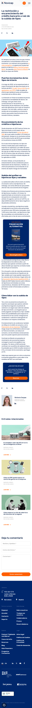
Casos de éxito (7, 639)
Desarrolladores (22, 624)
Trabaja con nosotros (21, 614)
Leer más (6, 454)
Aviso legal (20, 634)
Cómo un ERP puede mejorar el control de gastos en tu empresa (14, 478)
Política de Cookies (23, 637)
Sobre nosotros (22, 610)
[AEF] (23, 685)
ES (2, 663)
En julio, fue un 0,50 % (19, 88)
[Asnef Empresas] (23, 675)
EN (6, 663)
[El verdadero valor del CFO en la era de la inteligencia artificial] (16, 432)
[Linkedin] (13, 663)
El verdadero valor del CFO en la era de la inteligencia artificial (15, 443)
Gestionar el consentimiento (4, 705)
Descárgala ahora (16, 255)
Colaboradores (22, 618)
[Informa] (9, 685)
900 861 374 (9, 592)
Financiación (5, 25)
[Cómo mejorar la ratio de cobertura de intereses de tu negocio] (16, 502)
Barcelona (7, 600)
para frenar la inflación (21, 69)
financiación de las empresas (11, 327)
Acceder (5, 613)
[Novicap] (7, 3)
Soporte (4, 619)
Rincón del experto (8, 447)
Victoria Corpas (20, 397)
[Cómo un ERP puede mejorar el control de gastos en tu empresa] (16, 467)
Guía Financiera (7, 648)
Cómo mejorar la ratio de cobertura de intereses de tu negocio (15, 513)
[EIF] (9, 675)
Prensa (19, 621)
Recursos (16, 378)
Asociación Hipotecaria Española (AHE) (15, 279)
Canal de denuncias (23, 645)
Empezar (5, 610)
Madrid (21, 600)
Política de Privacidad (20, 641)
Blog (3, 645)
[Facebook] (25, 663)
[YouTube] (20, 663)
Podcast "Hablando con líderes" (8, 635)
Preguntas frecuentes (6, 652)
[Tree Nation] (9, 694)
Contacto (5, 616)
